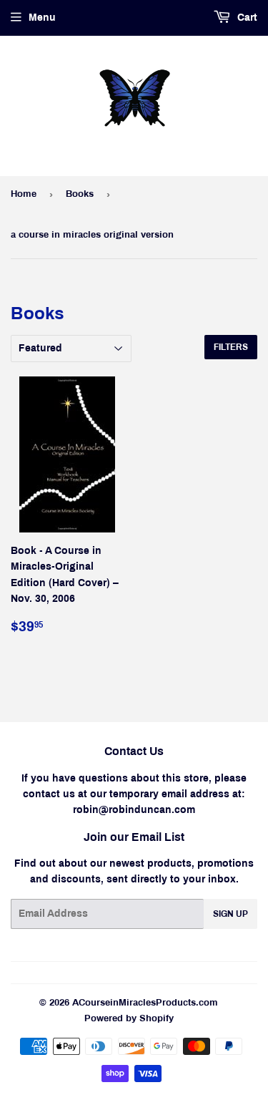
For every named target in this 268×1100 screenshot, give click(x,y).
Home (23, 194)
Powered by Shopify (129, 1018)
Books (80, 194)
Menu (42, 17)
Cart (245, 17)
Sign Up (230, 914)
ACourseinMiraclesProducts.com (145, 1003)
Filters (231, 347)
